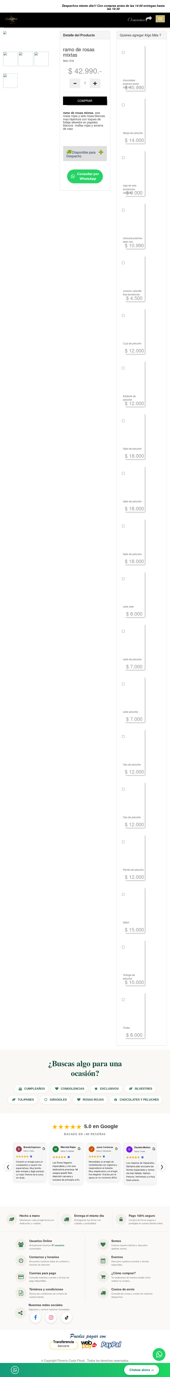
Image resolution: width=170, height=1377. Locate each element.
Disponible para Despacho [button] (81, 154)
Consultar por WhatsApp (88, 176)
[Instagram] (51, 1317)
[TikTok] (66, 1317)
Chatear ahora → (141, 1369)
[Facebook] (35, 1317)
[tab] (85, 153)
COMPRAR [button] (85, 101)
